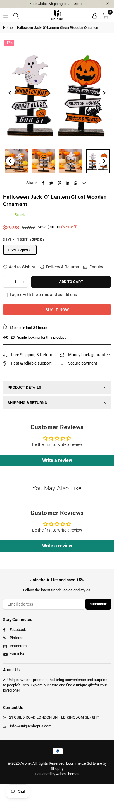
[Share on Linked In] (67, 183)
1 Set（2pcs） (20, 250)
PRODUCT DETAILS (24, 387)
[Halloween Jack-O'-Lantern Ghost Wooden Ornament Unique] (16, 161)
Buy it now (57, 309)
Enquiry (96, 267)
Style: (24, 239)
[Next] (103, 92)
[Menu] (5, 15)
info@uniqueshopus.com (30, 726)
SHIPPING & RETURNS (27, 402)
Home (8, 28)
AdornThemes (68, 774)
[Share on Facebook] (43, 183)
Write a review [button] (57, 460)
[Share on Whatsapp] (76, 183)
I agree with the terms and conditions (43, 294)
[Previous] (10, 92)
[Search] (16, 15)
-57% (9, 43)
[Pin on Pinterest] (59, 183)
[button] (105, 15)
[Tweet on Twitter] (51, 183)
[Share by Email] (84, 183)
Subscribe (98, 604)
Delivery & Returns (62, 267)
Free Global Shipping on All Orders (57, 4)
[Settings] (94, 15)
